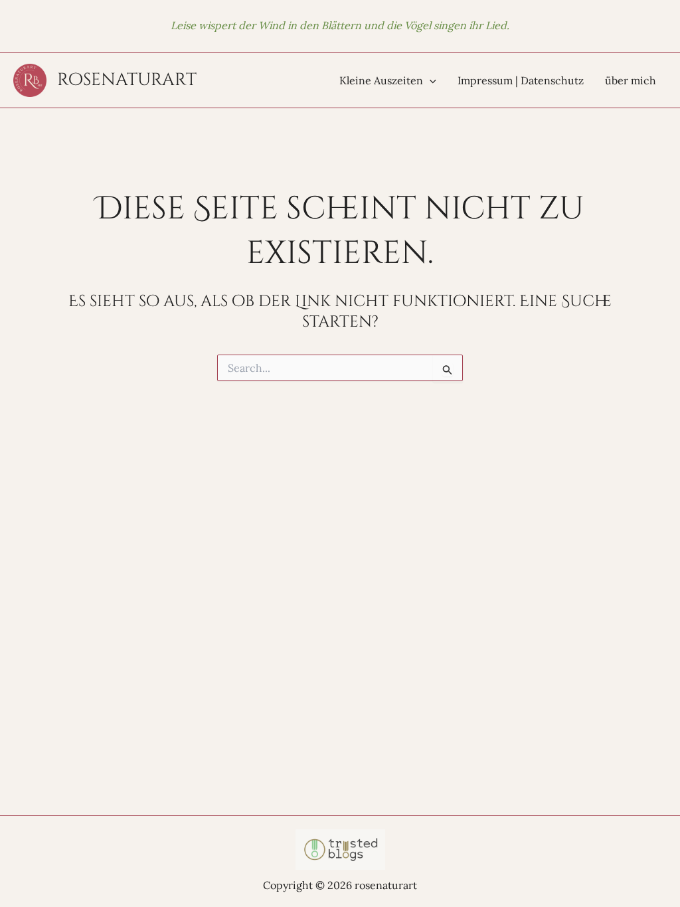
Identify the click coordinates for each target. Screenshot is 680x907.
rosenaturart (127, 80)
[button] (429, 80)
